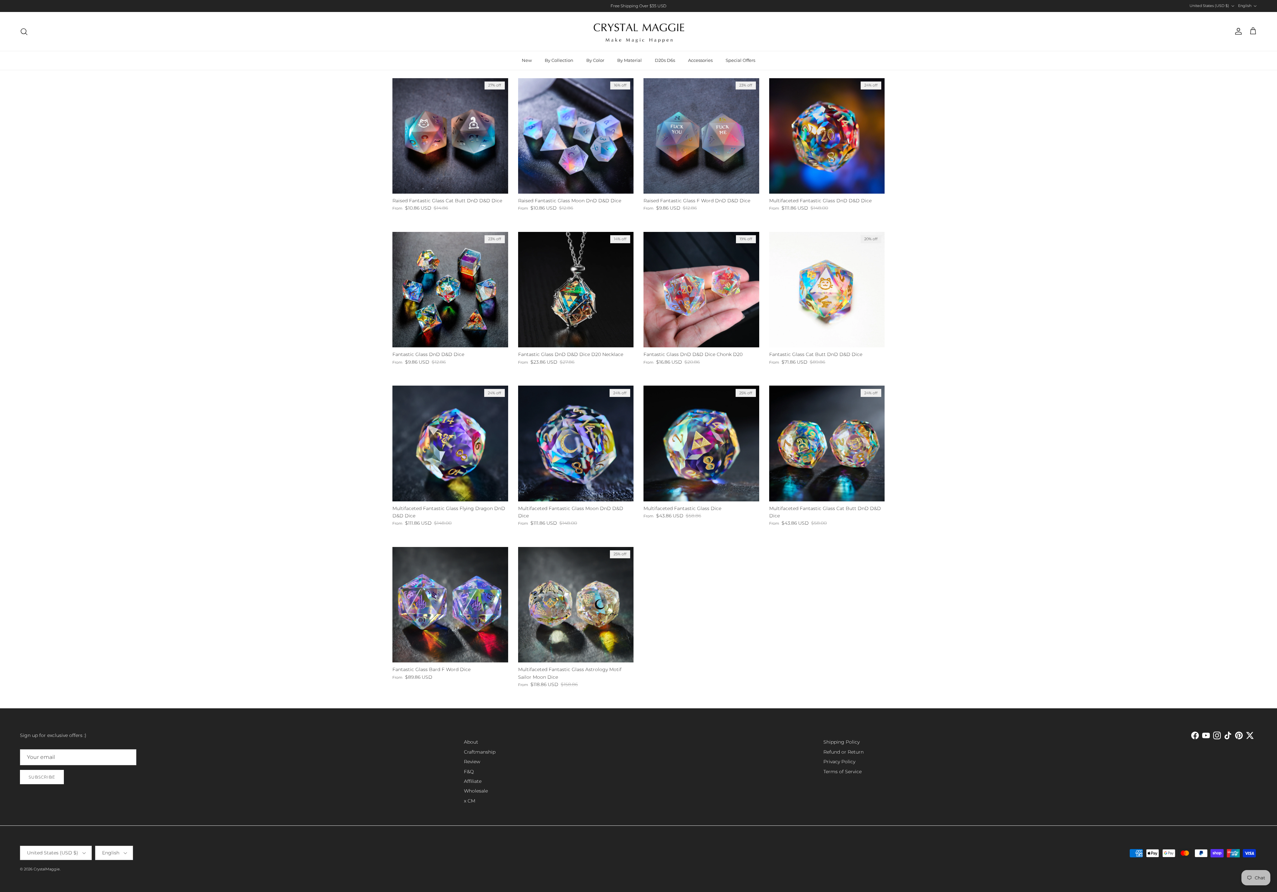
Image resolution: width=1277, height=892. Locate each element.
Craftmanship (480, 752)
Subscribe (42, 777)
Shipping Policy (841, 742)
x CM (469, 801)
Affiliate (473, 781)
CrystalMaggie (47, 869)
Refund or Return (843, 752)
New (527, 60)
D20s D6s (665, 60)
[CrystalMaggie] (638, 31)
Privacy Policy (839, 762)
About (471, 742)
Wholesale (476, 791)
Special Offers (740, 60)
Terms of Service (842, 772)
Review (472, 762)
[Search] (24, 32)
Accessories (700, 60)
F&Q (469, 772)
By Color (595, 60)
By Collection (559, 60)
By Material (629, 60)
